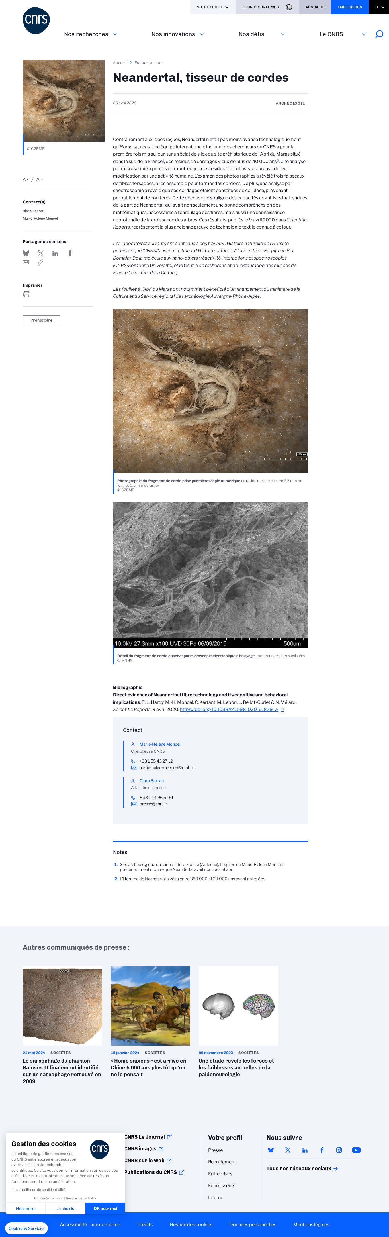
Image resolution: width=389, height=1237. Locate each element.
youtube (356, 1150)
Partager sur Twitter (41, 253)
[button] (26, 1228)
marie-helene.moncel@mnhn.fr (168, 767)
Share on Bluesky (26, 253)
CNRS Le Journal (144, 1137)
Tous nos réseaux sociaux (289, 1168)
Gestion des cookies (191, 1224)
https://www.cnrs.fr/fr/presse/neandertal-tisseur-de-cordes (41, 262)
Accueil (120, 62)
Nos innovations (173, 34)
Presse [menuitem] (215, 1150)
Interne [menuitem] (215, 1197)
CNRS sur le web (144, 1160)
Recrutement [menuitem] (222, 1162)
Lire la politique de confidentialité (38, 1189)
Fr (376, 7)
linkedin (305, 1150)
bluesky (271, 1150)
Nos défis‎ (251, 34)
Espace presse (149, 62)
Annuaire (315, 7)
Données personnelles (253, 1224)
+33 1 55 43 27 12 (156, 761)
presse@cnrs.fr (153, 803)
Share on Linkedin (55, 253)
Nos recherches (86, 34)
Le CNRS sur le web (260, 7)
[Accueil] (40, 20)
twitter (288, 1150)
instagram (339, 1150)
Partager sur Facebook (70, 253)
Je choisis (65, 1208)
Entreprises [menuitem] (220, 1174)
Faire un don (350, 7)
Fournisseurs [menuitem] (221, 1185)
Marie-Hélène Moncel (40, 218)
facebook (322, 1150)
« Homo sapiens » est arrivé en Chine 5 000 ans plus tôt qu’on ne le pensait (150, 1023)
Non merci (25, 1208)
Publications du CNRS (150, 1172)
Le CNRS (331, 34)
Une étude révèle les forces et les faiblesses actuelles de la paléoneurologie (238, 1023)
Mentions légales (311, 1224)
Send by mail (26, 262)
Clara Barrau (33, 211)
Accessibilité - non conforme (90, 1224)
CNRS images (140, 1149)
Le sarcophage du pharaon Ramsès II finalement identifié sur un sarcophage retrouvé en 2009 (62, 1027)
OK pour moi (105, 1208)
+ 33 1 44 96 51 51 (157, 797)
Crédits (145, 1224)
